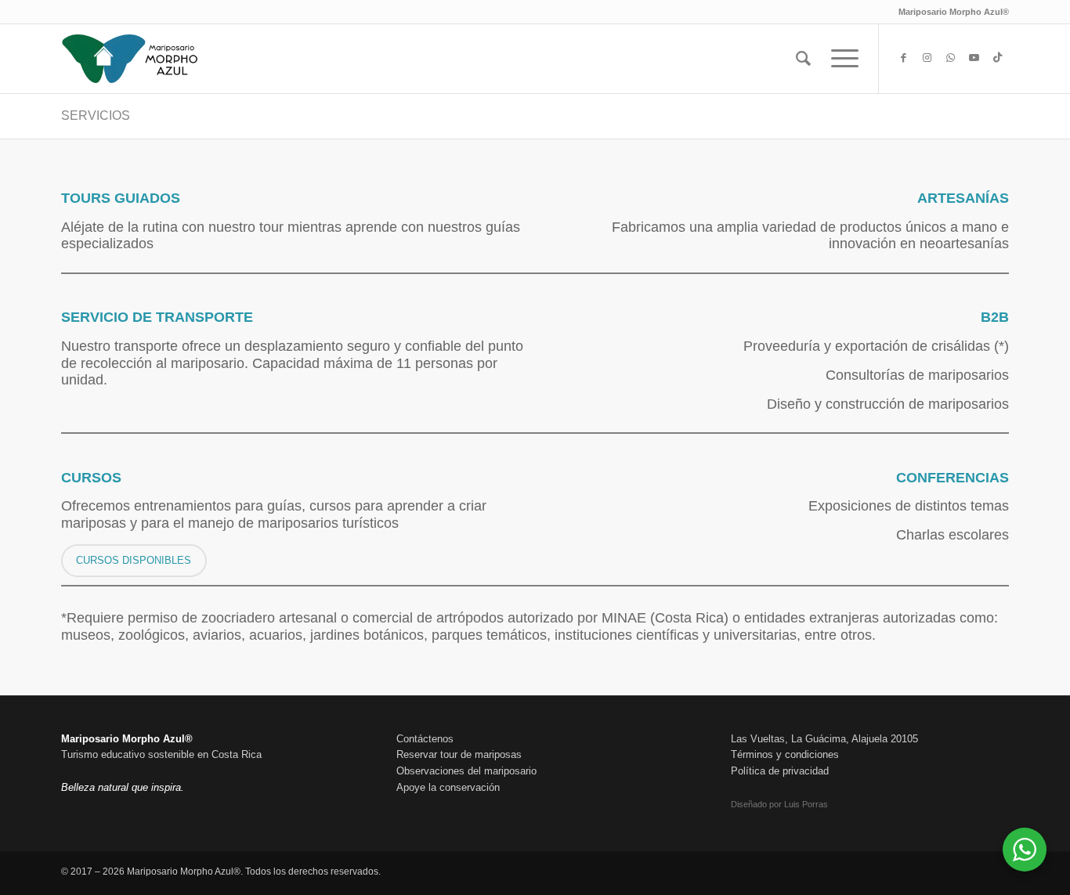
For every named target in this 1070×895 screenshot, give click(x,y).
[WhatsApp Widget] (1025, 850)
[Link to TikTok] (997, 58)
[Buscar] (803, 58)
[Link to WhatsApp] (950, 58)
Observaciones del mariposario (466, 771)
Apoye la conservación (448, 787)
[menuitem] (803, 58)
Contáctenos (425, 739)
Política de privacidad (780, 771)
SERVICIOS (95, 115)
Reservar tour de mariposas (459, 754)
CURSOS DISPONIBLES (133, 560)
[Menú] (840, 58)
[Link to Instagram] (926, 58)
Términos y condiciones (785, 754)
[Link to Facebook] (903, 58)
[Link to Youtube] (973, 58)
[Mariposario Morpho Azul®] (130, 58)
